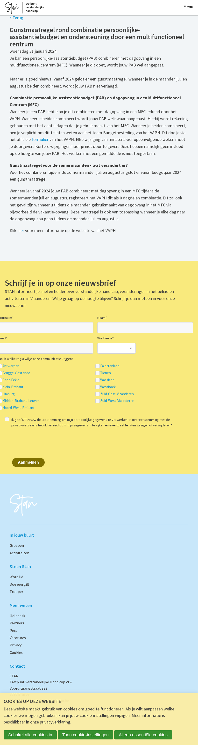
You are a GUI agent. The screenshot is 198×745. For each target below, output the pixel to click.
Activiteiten (19, 552)
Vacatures (18, 637)
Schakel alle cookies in (30, 734)
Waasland (107, 380)
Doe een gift (19, 584)
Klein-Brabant (12, 387)
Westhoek (108, 387)
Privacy (15, 645)
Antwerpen (10, 366)
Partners (17, 623)
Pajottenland (110, 366)
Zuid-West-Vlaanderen (117, 401)
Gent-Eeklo (10, 380)
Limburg (8, 394)
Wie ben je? (105, 338)
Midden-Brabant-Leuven (21, 401)
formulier (40, 139)
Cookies (16, 652)
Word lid (16, 576)
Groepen (17, 545)
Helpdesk (17, 615)
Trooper (16, 591)
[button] (188, 6)
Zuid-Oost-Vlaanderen (117, 394)
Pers (13, 630)
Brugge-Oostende (16, 373)
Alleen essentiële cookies (143, 734)
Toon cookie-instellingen (85, 734)
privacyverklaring (55, 722)
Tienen (105, 373)
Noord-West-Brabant (18, 408)
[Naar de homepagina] (24, 8)
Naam (102, 317)
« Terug (16, 18)
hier (20, 230)
